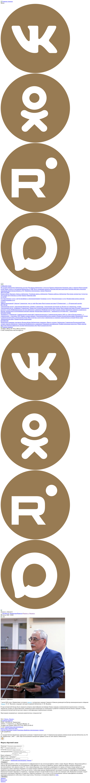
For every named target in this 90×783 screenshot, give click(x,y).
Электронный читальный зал (53, 306)
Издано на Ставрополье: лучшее (71, 306)
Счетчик (3, 730)
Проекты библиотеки (55, 287)
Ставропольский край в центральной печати (14, 317)
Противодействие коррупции (59, 289)
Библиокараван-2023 (31, 325)
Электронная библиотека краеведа (46, 316)
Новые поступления (36, 308)
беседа (29, 702)
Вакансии (48, 291)
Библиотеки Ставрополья (65, 322)
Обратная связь (31, 295)
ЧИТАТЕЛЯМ (5, 292)
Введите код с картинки (8, 757)
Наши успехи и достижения (13, 289)
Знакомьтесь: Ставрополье (8, 314)
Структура (46, 287)
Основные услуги (45, 298)
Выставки (39, 303)
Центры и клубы (16, 295)
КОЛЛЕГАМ (4, 321)
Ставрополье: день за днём (27, 303)
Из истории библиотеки (8, 287)
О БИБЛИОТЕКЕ (6, 286)
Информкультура (47, 309)
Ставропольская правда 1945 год (58, 314)
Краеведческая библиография (66, 316)
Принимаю (4, 776)
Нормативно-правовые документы (11, 322)
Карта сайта (4, 728)
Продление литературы (74, 294)
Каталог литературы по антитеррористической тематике (18, 311)
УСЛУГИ (3, 297)
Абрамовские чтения (81, 316)
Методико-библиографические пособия (12, 325)
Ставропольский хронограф (25, 314)
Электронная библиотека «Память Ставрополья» (29, 306)
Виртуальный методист (45, 325)
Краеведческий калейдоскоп (23, 319)
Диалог (3, 704)
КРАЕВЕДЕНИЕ (6, 313)
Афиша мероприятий (7, 303)
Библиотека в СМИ (27, 289)
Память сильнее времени (28, 316)
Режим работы (5, 294)
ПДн (57, 775)
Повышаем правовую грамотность (76, 309)
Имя (2, 748)
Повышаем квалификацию (50, 324)
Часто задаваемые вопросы (42, 289)
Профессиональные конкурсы (68, 324)
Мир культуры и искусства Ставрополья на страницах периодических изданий (51, 317)
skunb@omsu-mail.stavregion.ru (14, 727)
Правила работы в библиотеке (57, 294)
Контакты (13, 294)
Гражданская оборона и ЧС (16, 291)
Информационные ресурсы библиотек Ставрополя (26, 309)
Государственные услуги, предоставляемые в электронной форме (20, 298)
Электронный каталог (7, 306)
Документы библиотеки (35, 287)
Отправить (4, 762)
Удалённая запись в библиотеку (38, 294)
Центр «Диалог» (9, 719)
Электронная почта (7, 751)
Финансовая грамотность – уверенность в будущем (50, 311)
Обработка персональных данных (35, 291)
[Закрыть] (2, 738)
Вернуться (4, 780)
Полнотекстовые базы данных (51, 308)
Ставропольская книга (40, 314)
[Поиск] (5, 284)
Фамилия (4, 746)
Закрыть (3, 778)
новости (3, 302)
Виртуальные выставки (49, 303)
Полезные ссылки (11, 730)
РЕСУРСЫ (4, 305)
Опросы (23, 295)
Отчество (3, 749)
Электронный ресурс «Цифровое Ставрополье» (15, 308)
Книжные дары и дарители (70, 287)
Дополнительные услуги (58, 298)
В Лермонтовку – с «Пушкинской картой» (69, 303)
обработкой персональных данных (21, 760)
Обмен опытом (81, 324)
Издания (77, 308)
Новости (19, 613)
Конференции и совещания (34, 324)
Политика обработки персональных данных (30, 730)
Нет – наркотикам (71, 311)
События (16, 303)
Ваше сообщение (6, 755)
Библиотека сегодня (21, 287)
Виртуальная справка (58, 309)
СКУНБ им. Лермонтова (9, 613)
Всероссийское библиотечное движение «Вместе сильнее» (39, 322)
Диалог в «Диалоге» (29, 613)
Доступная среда (6, 295)
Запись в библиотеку (22, 294)
